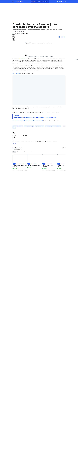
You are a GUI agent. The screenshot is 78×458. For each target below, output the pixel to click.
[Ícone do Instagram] (59, 1)
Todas (14, 151)
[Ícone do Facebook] (57, 1)
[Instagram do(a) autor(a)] (15, 144)
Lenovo (21, 58)
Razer (26, 55)
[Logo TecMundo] (19, 1)
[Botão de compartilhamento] (59, 37)
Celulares (18, 151)
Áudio (29, 151)
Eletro (22, 151)
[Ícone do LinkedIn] (65, 1)
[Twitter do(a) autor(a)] (13, 144)
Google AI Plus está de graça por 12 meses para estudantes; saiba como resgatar (35, 117)
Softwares (33, 151)
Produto (14, 22)
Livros (25, 151)
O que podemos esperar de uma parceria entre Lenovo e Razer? (27, 120)
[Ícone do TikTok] (63, 1)
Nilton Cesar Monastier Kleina (21, 33)
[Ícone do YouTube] (61, 1)
